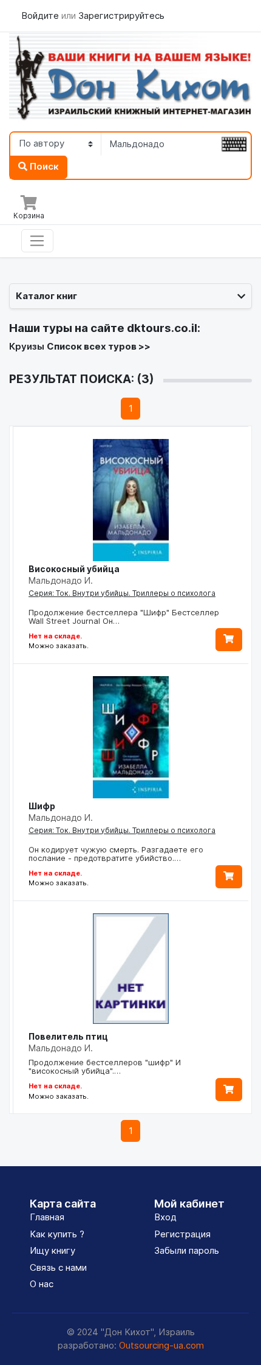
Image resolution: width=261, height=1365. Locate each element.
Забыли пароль (186, 1250)
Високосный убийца (74, 569)
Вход (165, 1217)
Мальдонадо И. (61, 580)
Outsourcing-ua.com (161, 1345)
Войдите (41, 15)
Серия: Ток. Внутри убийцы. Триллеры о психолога (122, 593)
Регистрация (182, 1234)
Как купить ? (57, 1234)
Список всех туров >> (99, 346)
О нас (41, 1284)
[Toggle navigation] (37, 240)
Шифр (42, 806)
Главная (47, 1217)
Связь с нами (58, 1267)
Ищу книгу (52, 1250)
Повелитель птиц (68, 1036)
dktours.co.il (162, 328)
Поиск (43, 166)
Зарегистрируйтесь (121, 15)
